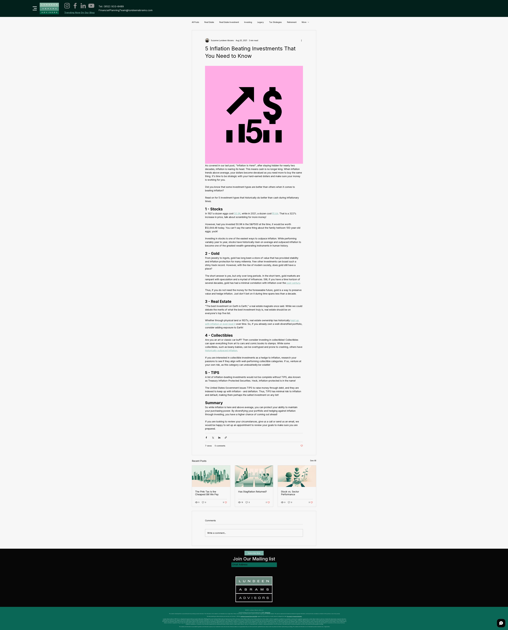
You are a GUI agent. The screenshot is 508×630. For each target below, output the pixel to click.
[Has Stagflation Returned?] (254, 476)
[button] (35, 8)
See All (313, 460)
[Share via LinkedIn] (219, 437)
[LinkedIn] (83, 5)
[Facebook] (75, 5)
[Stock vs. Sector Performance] (297, 476)
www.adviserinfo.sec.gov (273, 622)
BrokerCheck (267, 612)
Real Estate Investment (229, 22)
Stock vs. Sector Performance (290, 493)
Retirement (291, 22)
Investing (248, 22)
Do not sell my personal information (294, 616)
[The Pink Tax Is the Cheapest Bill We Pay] (211, 476)
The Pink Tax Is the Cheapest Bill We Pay (207, 493)
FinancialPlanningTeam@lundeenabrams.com (126, 10)
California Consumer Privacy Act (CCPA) (249, 616)
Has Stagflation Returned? (252, 491)
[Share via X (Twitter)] (213, 437)
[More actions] (301, 40)
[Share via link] (225, 437)
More (304, 22)
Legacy (260, 22)
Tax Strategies (275, 22)
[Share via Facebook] (206, 437)
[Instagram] (67, 5)
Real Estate (209, 22)
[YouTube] (91, 5)
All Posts (195, 22)
